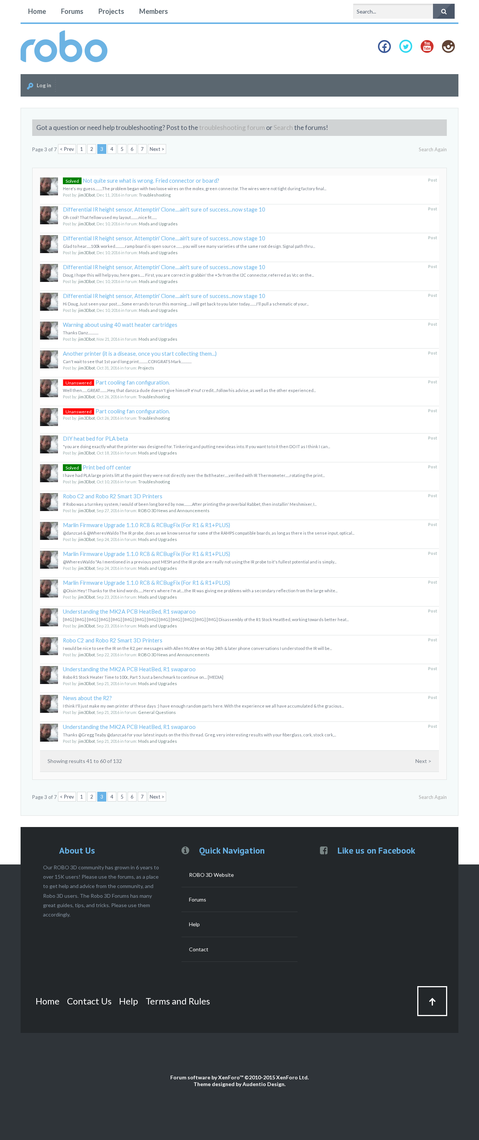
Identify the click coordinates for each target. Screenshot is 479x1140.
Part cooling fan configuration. (117, 382)
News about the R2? (87, 698)
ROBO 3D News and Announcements (174, 510)
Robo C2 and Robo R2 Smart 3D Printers (112, 496)
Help (194, 924)
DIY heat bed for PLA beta (95, 438)
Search (283, 127)
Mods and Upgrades (158, 223)
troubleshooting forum (232, 127)
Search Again (433, 149)
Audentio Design (263, 1084)
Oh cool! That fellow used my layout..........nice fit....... (110, 217)
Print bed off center (98, 467)
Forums (72, 11)
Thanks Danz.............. (80, 332)
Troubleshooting (155, 194)
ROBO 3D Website (211, 875)
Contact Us (89, 1000)
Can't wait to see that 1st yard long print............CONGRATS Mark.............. (127, 361)
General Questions (157, 712)
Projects (111, 11)
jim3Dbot (86, 194)
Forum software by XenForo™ (239, 1077)
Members (153, 11)
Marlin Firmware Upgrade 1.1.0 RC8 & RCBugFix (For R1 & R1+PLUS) (146, 525)
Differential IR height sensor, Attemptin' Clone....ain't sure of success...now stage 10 (164, 209)
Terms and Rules (178, 1000)
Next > (157, 149)
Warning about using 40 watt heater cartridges (120, 325)
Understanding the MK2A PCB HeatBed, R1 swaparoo (129, 611)
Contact (198, 949)
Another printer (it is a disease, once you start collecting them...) (140, 353)
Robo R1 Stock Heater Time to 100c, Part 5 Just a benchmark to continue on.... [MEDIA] (143, 677)
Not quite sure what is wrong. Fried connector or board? (142, 180)
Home (37, 11)
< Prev (67, 149)
